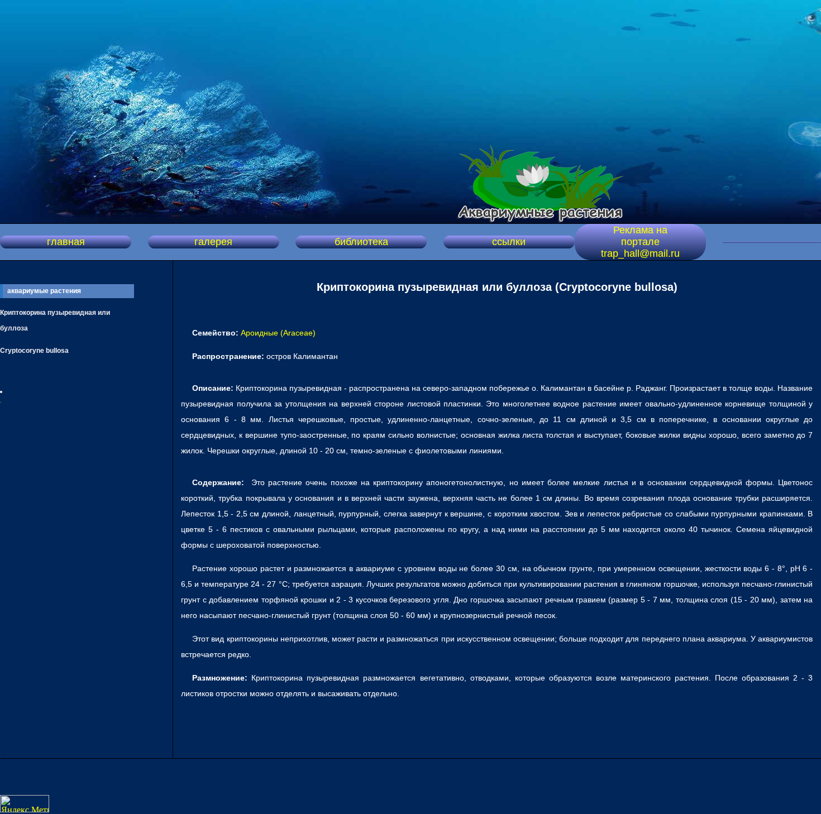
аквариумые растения (44, 291)
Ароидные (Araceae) (278, 332)
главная (66, 241)
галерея (213, 241)
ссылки (509, 241)
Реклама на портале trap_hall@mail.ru (640, 241)
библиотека (361, 241)
